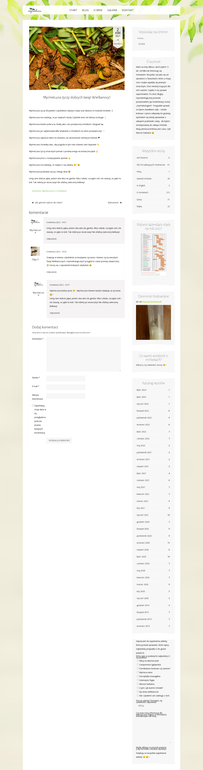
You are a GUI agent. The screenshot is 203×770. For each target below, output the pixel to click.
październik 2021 (144, 452)
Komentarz (38, 338)
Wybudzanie (113, 202)
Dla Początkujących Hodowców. (153, 164)
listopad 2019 (143, 612)
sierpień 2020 (143, 549)
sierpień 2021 (143, 466)
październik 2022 (144, 417)
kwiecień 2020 (143, 577)
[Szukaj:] (150, 38)
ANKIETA (140, 653)
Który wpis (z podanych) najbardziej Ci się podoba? (153, 656)
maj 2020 (141, 570)
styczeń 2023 (143, 404)
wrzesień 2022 (143, 424)
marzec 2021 (142, 501)
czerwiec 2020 (143, 563)
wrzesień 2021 (143, 459)
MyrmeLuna (47, 191)
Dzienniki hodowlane (151, 301)
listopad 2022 (143, 410)
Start (73, 10)
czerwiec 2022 (143, 438)
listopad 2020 (143, 528)
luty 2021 (141, 508)
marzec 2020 (142, 584)
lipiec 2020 (141, 556)
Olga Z (35, 259)
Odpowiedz (52, 238)
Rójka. (153, 206)
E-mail (35, 386)
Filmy (153, 171)
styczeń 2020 (143, 598)
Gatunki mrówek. (153, 178)
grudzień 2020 (143, 522)
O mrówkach (61, 191)
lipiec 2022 (141, 431)
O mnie (98, 10)
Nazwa (36, 377)
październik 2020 (144, 536)
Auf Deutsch (153, 157)
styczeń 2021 (143, 515)
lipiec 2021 (141, 473)
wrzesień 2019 (143, 626)
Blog (85, 10)
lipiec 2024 (141, 390)
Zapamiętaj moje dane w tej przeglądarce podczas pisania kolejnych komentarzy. (40, 419)
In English (153, 185)
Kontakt (128, 10)
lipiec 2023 (141, 397)
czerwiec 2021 (143, 480)
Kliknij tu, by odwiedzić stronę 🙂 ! (151, 365)
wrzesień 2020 (143, 542)
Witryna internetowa (37, 397)
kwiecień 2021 (143, 494)
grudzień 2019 (143, 605)
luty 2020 (141, 591)
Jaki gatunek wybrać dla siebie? (48, 202)
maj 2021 (141, 487)
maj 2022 (141, 445)
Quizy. (153, 199)
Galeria (112, 10)
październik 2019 (144, 619)
